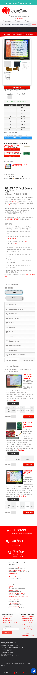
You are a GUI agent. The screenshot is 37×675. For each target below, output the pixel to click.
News (20, 663)
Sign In (18, 21)
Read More (12, 400)
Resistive (14, 292)
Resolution (11, 305)
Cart (28, 21)
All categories (5, 24)
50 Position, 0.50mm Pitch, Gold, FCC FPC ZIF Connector (13, 146)
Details (13, 403)
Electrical (10, 327)
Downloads (11, 350)
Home (2, 663)
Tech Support (19, 551)
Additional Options (12, 360)
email (5, 178)
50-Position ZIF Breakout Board (11, 152)
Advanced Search (34, 24)
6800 (14, 238)
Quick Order (7, 21)
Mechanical (11, 314)
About (24, 663)
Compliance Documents (15, 355)
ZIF (10, 205)
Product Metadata (13, 346)
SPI (16, 244)
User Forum (17, 540)
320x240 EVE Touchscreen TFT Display (27, 376)
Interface (10, 332)
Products (7, 663)
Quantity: (10, 94)
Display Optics (12, 318)
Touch (10, 336)
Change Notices (27, 360)
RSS (11, 178)
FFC (18, 203)
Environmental (12, 341)
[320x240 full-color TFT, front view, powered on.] (17, 49)
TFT (32, 199)
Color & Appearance (14, 323)
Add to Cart (12, 149)
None (14, 298)
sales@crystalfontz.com (7, 654)
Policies (3, 665)
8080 (9, 238)
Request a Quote (11, 137)
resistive (14, 201)
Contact (29, 663)
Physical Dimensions (14, 309)
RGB (25, 241)
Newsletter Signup (7, 626)
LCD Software (19, 530)
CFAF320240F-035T (13, 219)
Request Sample (24, 137)
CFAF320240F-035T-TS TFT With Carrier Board (20, 165)
